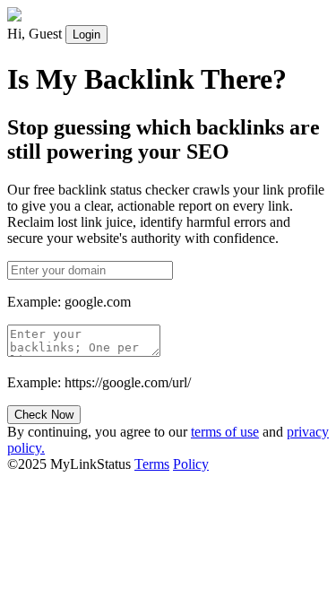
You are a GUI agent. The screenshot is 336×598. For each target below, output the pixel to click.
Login (86, 34)
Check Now (43, 414)
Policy (191, 464)
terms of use (225, 431)
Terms (151, 464)
